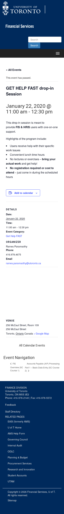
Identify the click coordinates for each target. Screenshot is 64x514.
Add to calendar (23, 193)
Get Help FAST (14, 236)
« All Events (13, 70)
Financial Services (37, 491)
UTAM (11, 481)
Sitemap (12, 500)
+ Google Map (41, 333)
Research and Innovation (21, 469)
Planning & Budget (18, 457)
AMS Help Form (16, 433)
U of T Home (15, 427)
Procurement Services (20, 463)
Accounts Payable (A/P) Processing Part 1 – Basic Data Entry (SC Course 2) (42, 367)
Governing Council (18, 439)
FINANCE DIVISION (16, 387)
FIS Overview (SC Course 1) (16, 367)
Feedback (10, 404)
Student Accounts (17, 475)
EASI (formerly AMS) (19, 421)
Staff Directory (12, 411)
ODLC (11, 451)
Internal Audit (15, 445)
